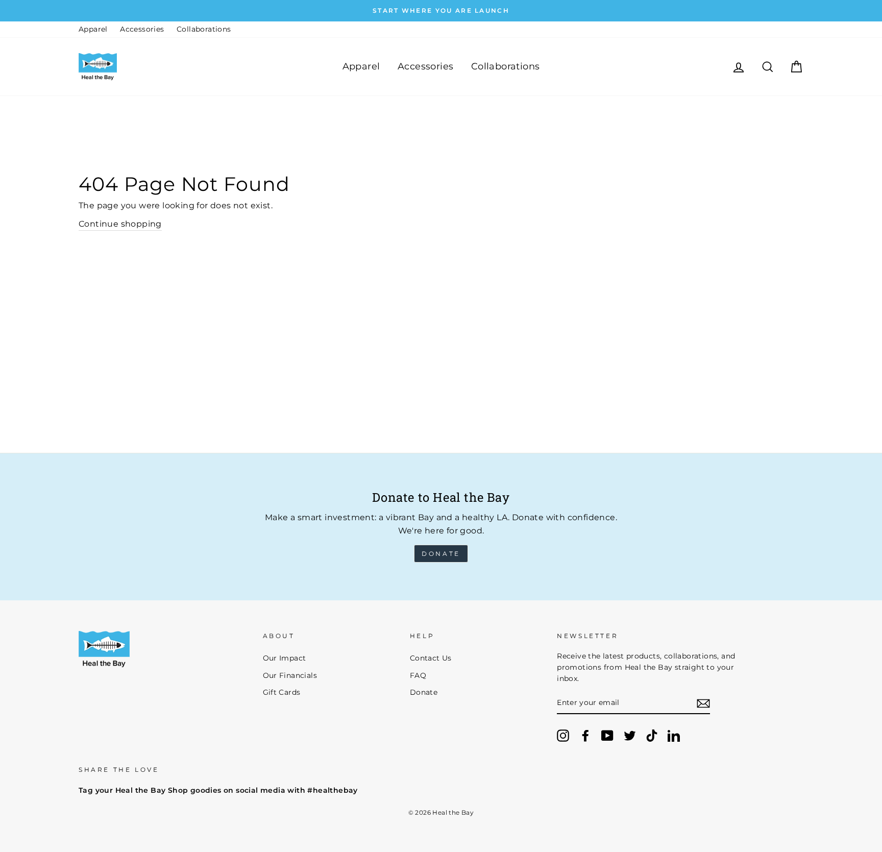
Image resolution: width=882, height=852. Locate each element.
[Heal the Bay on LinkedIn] (674, 735)
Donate (441, 553)
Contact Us (431, 658)
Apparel (93, 29)
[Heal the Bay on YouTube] (607, 735)
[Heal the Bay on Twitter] (630, 735)
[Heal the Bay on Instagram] (563, 735)
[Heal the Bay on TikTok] (652, 735)
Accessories (142, 29)
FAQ (418, 675)
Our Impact (284, 658)
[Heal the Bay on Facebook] (585, 735)
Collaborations (204, 29)
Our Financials (290, 675)
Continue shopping (120, 224)
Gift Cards (282, 692)
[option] (441, 10)
